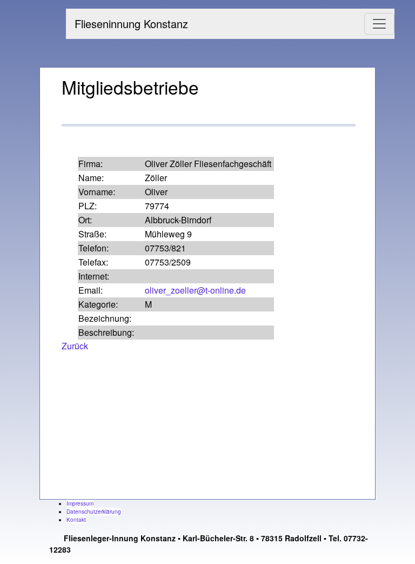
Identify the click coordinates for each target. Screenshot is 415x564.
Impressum (79, 503)
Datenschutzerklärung (93, 511)
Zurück (75, 346)
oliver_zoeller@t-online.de (195, 290)
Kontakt (76, 519)
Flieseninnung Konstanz (131, 23)
